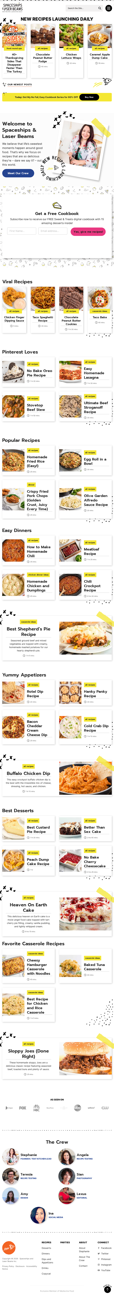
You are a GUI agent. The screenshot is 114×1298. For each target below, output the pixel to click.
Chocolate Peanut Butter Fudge (42, 57)
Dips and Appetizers (47, 1261)
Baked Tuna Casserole (94, 967)
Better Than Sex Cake (94, 830)
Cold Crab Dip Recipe (96, 728)
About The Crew (84, 1259)
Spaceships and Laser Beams (12, 7)
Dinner (31, 484)
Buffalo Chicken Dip (28, 773)
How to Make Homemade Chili (39, 551)
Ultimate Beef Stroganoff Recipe (96, 407)
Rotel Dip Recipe (35, 694)
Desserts (46, 1248)
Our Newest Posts (20, 84)
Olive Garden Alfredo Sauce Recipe (96, 500)
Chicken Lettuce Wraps (71, 56)
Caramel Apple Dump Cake (100, 56)
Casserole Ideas (99, 311)
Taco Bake (100, 317)
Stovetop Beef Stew (36, 407)
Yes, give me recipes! (88, 232)
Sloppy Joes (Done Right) (28, 1054)
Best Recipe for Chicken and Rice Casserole (37, 1005)
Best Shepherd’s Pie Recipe (28, 632)
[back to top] (107, 1288)
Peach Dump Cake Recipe (38, 862)
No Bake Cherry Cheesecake (95, 862)
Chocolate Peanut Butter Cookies (71, 320)
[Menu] (108, 8)
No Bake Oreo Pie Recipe (39, 373)
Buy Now (89, 97)
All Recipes (43, 48)
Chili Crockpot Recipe (92, 586)
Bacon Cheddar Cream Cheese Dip (37, 728)
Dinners (46, 1253)
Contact (83, 1265)
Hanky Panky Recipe (95, 694)
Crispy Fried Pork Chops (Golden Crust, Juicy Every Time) (37, 500)
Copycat (46, 1273)
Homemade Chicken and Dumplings (38, 586)
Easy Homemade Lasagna (94, 373)
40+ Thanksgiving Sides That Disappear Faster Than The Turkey (14, 63)
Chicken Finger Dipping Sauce (14, 319)
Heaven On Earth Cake (28, 907)
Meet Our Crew (18, 173)
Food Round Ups (14, 48)
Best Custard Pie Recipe (38, 830)
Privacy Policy (8, 1266)
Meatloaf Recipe (91, 551)
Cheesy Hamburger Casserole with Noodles (38, 967)
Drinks (45, 1268)
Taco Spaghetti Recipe (43, 319)
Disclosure (20, 1266)
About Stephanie (84, 1250)
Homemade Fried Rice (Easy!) (37, 461)
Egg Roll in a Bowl (95, 461)
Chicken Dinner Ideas (38, 574)
